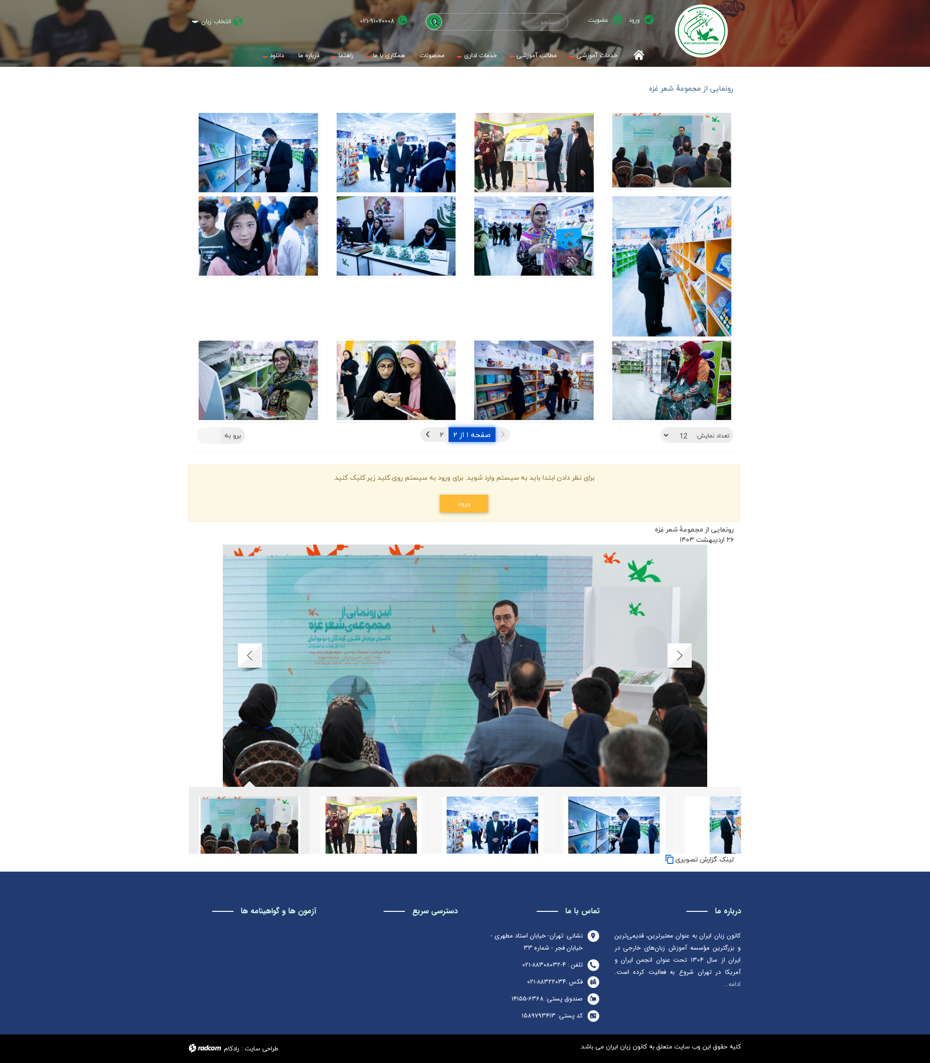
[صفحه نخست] (636, 55)
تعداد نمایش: (712, 435)
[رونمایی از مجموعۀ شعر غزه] (672, 152)
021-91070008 (377, 21)
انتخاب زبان (216, 21)
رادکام (231, 1048)
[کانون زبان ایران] (701, 31)
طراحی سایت (262, 1048)
